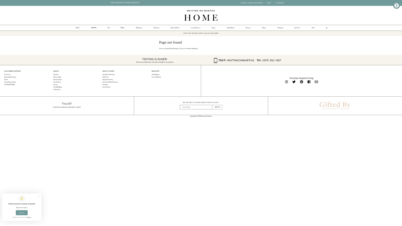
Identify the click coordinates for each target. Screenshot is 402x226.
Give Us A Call (106, 87)
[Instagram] (286, 82)
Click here (181, 48)
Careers (55, 84)
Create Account (255, 3)
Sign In (244, 3)
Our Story (56, 74)
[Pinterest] (301, 82)
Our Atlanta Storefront (109, 74)
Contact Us (7, 74)
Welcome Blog (57, 77)
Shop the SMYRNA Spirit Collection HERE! (201, 33)
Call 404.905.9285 (9, 84)
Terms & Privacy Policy (10, 82)
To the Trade (56, 89)
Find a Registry (117, 3)
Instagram (105, 84)
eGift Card (105, 77)
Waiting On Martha (206, 116)
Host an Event (57, 82)
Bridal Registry (132, 3)
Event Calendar (57, 79)
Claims (6, 79)
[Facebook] (309, 82)
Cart (269, 3)
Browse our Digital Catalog (110, 82)
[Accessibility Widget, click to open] (396, 5)
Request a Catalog (108, 79)
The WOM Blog (57, 87)
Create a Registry (156, 77)
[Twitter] (294, 82)
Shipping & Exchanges (10, 77)
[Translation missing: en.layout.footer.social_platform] (316, 82)
